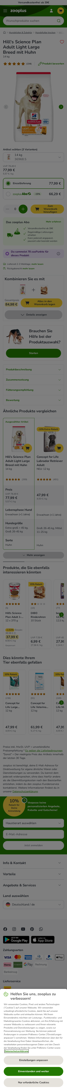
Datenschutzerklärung (16, 1051)
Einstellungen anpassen (33, 1060)
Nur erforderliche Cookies (33, 1082)
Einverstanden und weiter (33, 1071)
